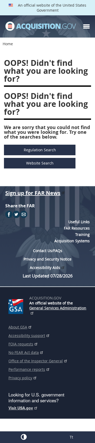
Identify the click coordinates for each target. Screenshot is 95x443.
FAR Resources (77, 228)
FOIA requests (20, 343)
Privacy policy (20, 377)
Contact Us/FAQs (47, 250)
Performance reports (26, 369)
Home (8, 43)
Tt (71, 437)
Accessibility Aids (45, 267)
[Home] (40, 26)
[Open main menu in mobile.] (86, 26)
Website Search (40, 163)
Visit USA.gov (20, 407)
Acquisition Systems (72, 240)
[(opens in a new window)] (16, 305)
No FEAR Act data (23, 352)
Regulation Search (40, 149)
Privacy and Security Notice (47, 259)
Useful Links (79, 221)
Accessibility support (26, 335)
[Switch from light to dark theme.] (24, 436)
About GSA (17, 327)
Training (82, 234)
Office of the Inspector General (35, 360)
